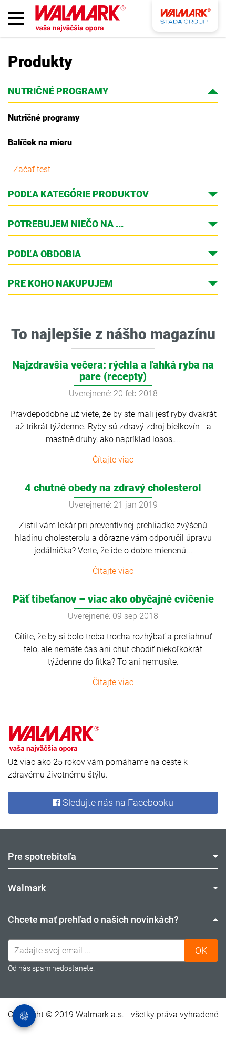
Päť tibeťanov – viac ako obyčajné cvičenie (113, 599)
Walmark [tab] (27, 888)
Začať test (31, 169)
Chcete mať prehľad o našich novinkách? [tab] (93, 919)
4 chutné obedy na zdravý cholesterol (113, 487)
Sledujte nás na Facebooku (116, 802)
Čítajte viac (113, 460)
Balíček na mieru (40, 143)
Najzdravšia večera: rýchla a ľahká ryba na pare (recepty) (113, 371)
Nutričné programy (43, 118)
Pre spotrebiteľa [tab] (42, 856)
